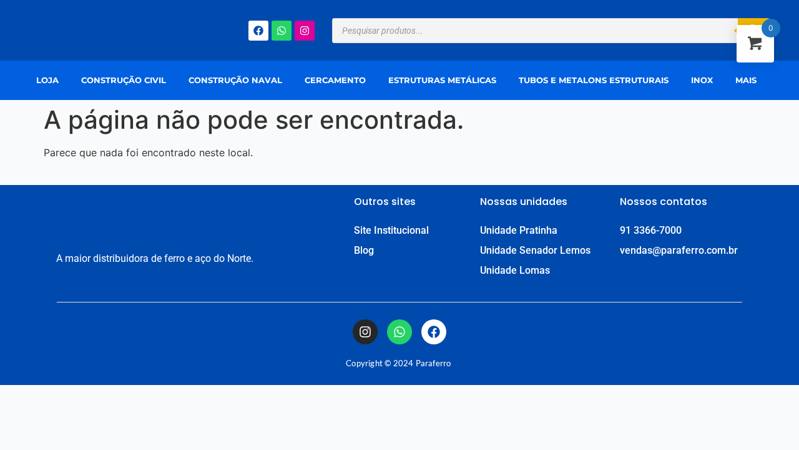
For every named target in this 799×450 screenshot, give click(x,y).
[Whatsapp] (282, 31)
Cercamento (335, 80)
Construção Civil (123, 80)
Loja (47, 80)
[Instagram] (305, 31)
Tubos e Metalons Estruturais (594, 80)
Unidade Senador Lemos (535, 250)
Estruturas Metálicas (442, 80)
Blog (364, 250)
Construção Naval (235, 80)
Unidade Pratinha (518, 230)
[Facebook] (258, 31)
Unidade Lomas (515, 270)
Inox (702, 80)
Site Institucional (391, 230)
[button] (749, 80)
